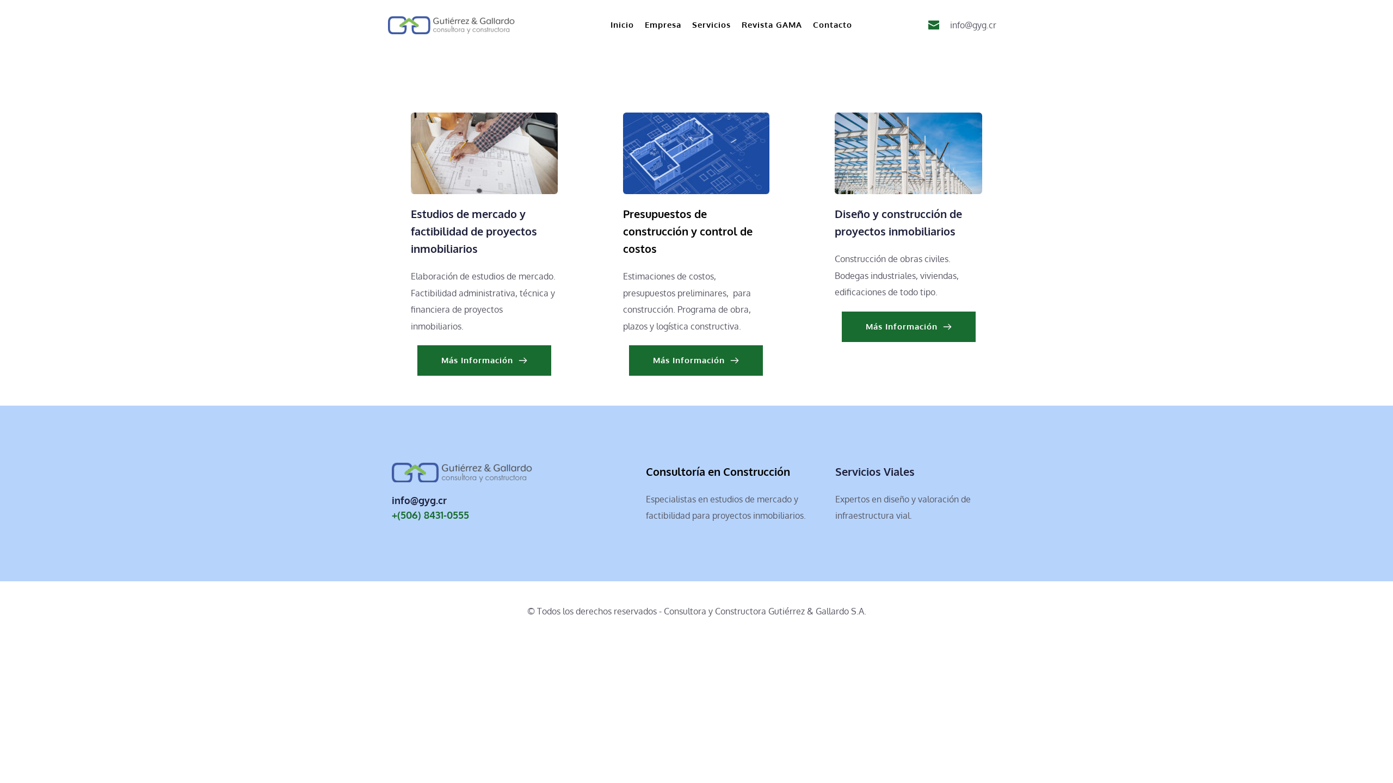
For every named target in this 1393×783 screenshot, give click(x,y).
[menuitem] (622, 25)
